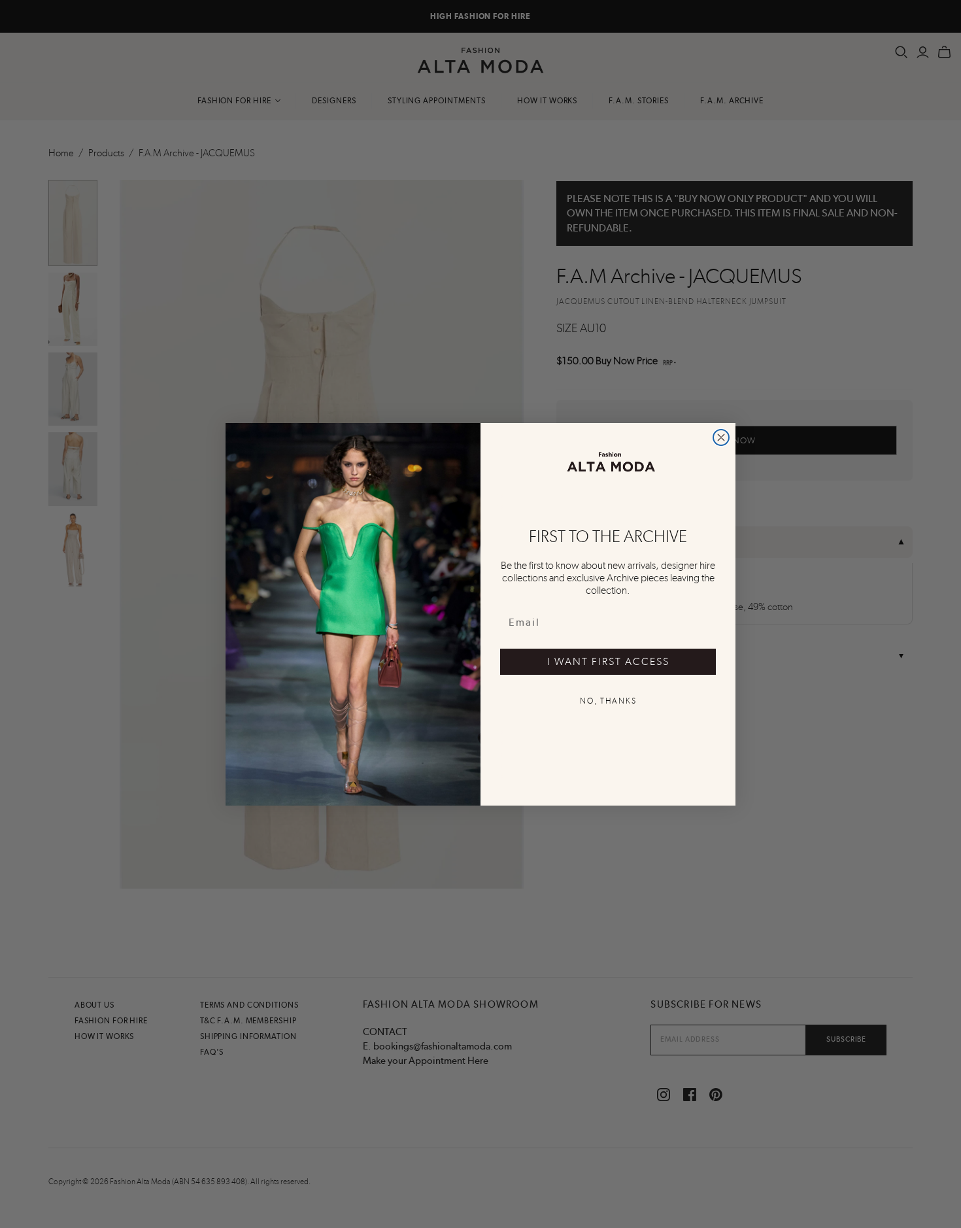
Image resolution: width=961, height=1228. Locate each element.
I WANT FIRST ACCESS (608, 661)
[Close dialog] (721, 437)
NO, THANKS (608, 701)
